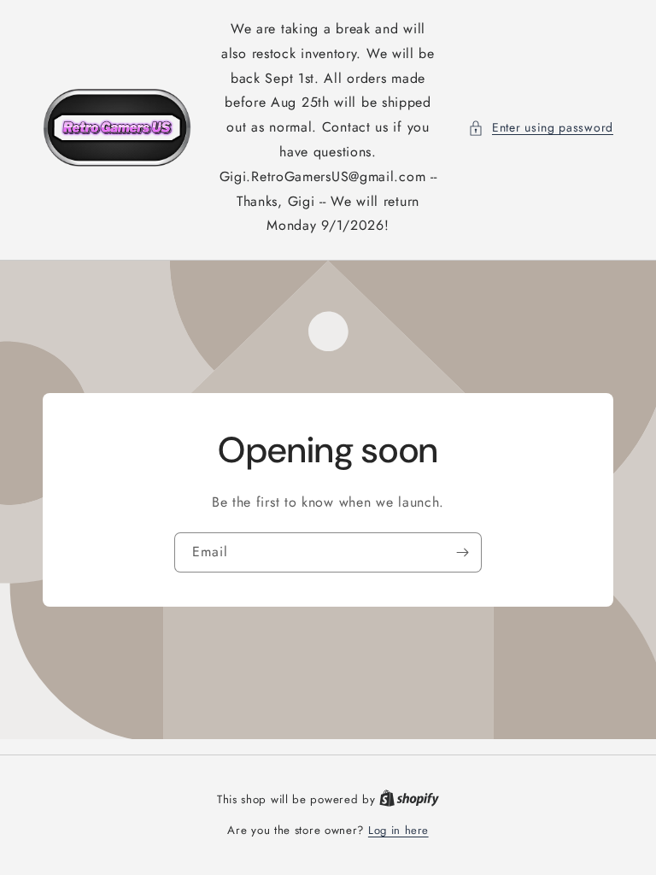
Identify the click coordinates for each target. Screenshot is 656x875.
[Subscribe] (462, 552)
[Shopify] (409, 799)
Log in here (398, 830)
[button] (540, 127)
